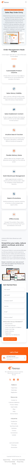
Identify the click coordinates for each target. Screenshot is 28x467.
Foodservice (14, 421)
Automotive (14, 447)
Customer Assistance (14, 402)
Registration (14, 392)
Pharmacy (14, 445)
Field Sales (14, 390)
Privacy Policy (20, 461)
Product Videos (14, 404)
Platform (14, 385)
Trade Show (14, 388)
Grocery (14, 430)
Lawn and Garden (14, 443)
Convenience (14, 432)
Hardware (14, 428)
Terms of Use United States (18, 459)
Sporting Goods (14, 426)
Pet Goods (14, 423)
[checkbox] (14, 329)
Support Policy (6, 459)
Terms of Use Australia (10, 461)
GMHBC (14, 435)
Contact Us (14, 400)
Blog (14, 409)
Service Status (14, 413)
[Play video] (14, 38)
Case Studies (14, 407)
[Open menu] (25, 2)
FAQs (14, 411)
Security (14, 463)
